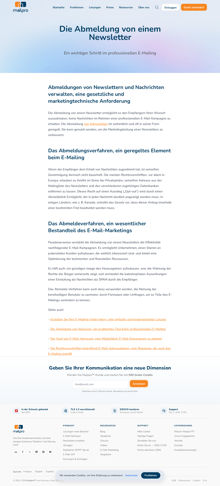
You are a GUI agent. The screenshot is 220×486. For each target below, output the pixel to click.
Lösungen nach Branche (76, 431)
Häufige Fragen (145, 436)
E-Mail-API (69, 454)
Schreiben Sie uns (146, 440)
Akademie (105, 436)
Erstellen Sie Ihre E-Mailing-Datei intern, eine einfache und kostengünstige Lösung (108, 319)
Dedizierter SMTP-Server (76, 450)
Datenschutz (131, 475)
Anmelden (139, 383)
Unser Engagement (184, 436)
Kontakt (178, 445)
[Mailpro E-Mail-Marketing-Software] (20, 7)
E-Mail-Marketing (109, 450)
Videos (103, 445)
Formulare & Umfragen (75, 459)
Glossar (104, 440)
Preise (110, 7)
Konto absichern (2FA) (149, 450)
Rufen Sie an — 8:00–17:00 (151, 445)
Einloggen (170, 7)
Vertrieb (178, 440)
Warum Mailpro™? (184, 431)
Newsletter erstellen (74, 440)
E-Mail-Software (72, 436)
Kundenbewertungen (185, 450)
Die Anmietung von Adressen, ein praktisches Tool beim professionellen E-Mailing (108, 329)
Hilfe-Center (143, 431)
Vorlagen (68, 445)
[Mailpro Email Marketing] (18, 429)
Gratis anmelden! (194, 7)
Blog (102, 431)
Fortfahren (151, 475)
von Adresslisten (96, 124)
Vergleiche (105, 454)
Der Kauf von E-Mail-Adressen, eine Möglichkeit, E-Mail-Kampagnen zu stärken (106, 339)
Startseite (58, 7)
